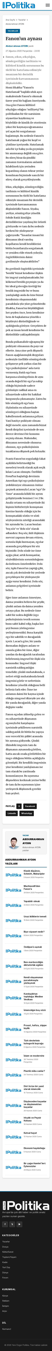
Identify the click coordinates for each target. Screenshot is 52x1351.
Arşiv (4, 1311)
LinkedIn (12, 813)
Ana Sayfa (10, 20)
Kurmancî (6, 1329)
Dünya (5, 1272)
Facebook (30, 806)
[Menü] (48, 5)
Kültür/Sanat (7, 1252)
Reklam (5, 1300)
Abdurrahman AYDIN (15, 24)
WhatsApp (26, 813)
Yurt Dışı (6, 1267)
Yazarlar (22, 20)
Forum (5, 1277)
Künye (5, 1295)
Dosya (5, 1246)
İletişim (5, 1306)
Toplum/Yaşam (9, 1257)
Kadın (4, 1262)
